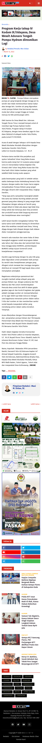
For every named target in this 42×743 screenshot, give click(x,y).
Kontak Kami (21, 739)
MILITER (16, 680)
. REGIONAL (11, 371)
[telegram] (22, 393)
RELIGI (17, 692)
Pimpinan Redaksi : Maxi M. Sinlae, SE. (24, 387)
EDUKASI (7, 677)
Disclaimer (16, 736)
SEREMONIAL (8, 696)
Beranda (5, 24)
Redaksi (6, 736)
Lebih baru (7, 404)
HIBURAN (28, 677)
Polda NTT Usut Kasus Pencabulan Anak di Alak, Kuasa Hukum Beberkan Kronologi (30, 601)
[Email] (25, 377)
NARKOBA (26, 680)
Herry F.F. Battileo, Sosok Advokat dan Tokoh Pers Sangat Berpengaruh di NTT (30, 660)
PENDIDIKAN (8, 688)
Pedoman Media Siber (31, 736)
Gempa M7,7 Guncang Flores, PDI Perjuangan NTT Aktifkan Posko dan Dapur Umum (31, 642)
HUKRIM (6, 680)
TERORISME (21, 696)
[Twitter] (9, 56)
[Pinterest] (20, 377)
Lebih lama (35, 404)
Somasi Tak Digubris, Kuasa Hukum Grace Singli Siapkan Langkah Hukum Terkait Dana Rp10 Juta (31, 622)
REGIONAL (7, 692)
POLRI (28, 688)
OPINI (17, 684)
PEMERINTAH (28, 684)
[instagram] (19, 393)
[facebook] (14, 393)
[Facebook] (5, 56)
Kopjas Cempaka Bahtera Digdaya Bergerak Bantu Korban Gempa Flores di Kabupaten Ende (31, 582)
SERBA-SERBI (28, 692)
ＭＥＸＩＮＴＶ (27, 733)
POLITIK (19, 688)
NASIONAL (7, 684)
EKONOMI (17, 677)
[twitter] (17, 393)
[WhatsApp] (12, 56)
